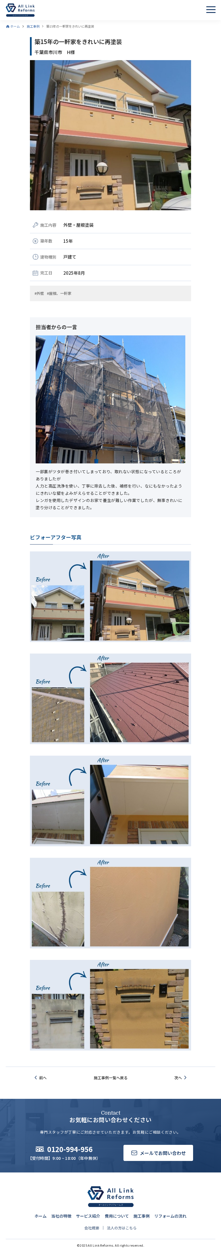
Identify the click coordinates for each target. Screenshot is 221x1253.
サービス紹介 (88, 1216)
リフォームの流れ (170, 1216)
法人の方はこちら (122, 1228)
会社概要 (91, 1228)
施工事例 (142, 1216)
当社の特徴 (61, 1216)
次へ (178, 1077)
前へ (43, 1077)
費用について (117, 1216)
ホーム (41, 1216)
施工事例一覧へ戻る (110, 1077)
